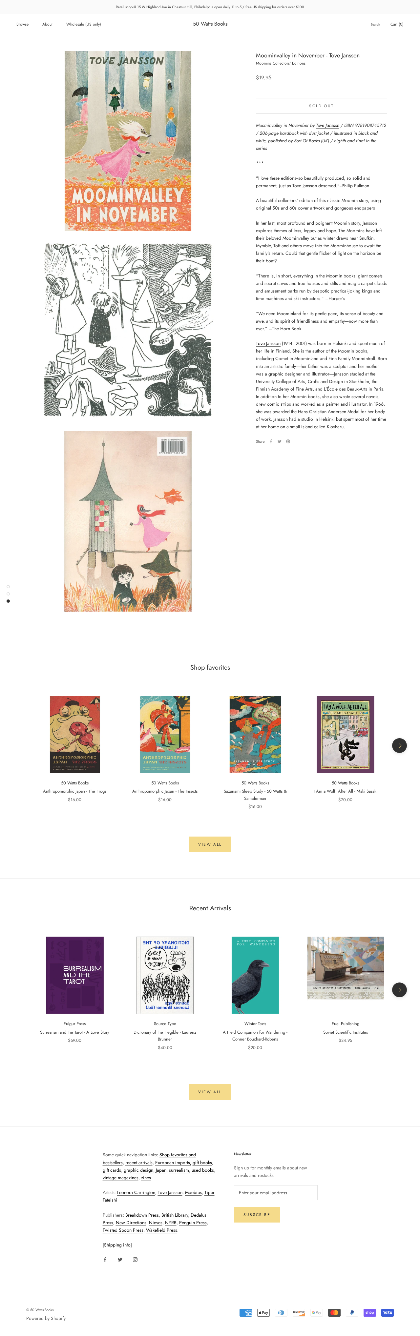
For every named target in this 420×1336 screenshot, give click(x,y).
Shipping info (117, 1245)
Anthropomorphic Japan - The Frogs (74, 791)
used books (203, 1170)
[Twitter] (280, 441)
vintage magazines (120, 1177)
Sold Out (321, 106)
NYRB (171, 1222)
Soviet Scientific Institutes (345, 1032)
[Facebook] (271, 441)
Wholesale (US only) (83, 24)
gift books (202, 1162)
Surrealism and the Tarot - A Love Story (74, 1032)
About (47, 24)
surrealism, (179, 1170)
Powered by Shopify (46, 1318)
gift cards (112, 1170)
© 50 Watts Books (39, 1309)
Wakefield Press (161, 1230)
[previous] (20, 745)
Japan (161, 1170)
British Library (174, 1215)
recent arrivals (139, 1162)
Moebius (193, 1192)
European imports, (173, 1162)
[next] (399, 745)
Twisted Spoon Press (123, 1230)
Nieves (155, 1222)
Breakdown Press (142, 1215)
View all (209, 844)
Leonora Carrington (136, 1192)
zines (146, 1177)
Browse (22, 24)
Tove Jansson (327, 125)
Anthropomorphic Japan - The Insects (165, 791)
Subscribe (257, 1215)
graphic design (138, 1170)
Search (375, 24)
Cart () (397, 24)
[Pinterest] (288, 441)
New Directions (131, 1222)
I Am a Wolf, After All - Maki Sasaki (345, 791)
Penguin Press (193, 1222)
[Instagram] (135, 1259)
